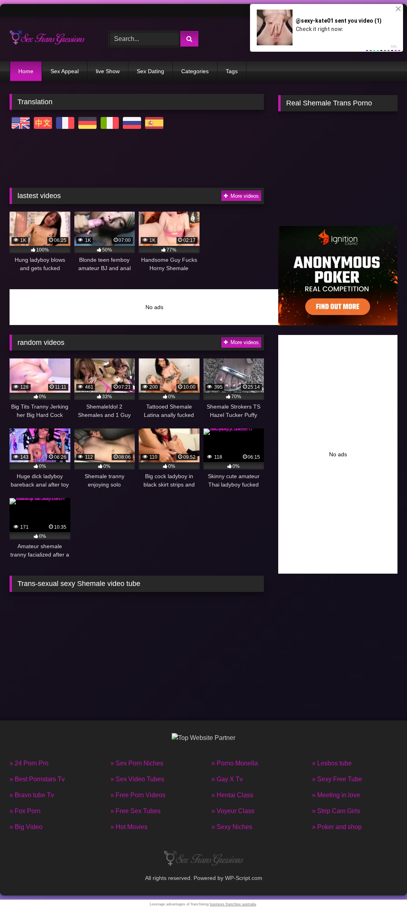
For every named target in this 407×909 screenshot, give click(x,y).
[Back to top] (382, 885)
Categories (195, 71)
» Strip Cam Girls (336, 811)
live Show (108, 71)
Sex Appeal (64, 71)
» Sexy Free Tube (337, 779)
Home (25, 71)
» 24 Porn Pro (29, 763)
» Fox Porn (25, 811)
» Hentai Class (232, 795)
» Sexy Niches (231, 826)
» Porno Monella (234, 763)
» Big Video (26, 826)
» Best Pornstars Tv (37, 779)
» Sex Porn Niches (136, 763)
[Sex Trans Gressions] (51, 39)
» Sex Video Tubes (137, 779)
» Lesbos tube (332, 763)
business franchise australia (233, 904)
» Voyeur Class (232, 811)
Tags (232, 71)
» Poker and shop (337, 826)
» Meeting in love (336, 795)
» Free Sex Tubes (135, 811)
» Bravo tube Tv (32, 795)
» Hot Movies (128, 826)
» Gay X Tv (227, 779)
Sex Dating (150, 71)
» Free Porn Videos (137, 795)
